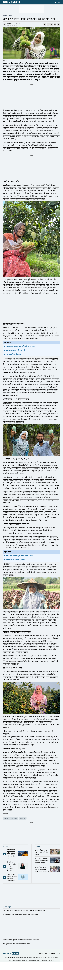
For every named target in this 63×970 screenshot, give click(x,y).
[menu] (58, 2)
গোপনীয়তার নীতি (10, 957)
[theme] (51, 2)
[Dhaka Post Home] (11, 953)
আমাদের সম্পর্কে (37, 957)
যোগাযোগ (29, 957)
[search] (55, 2)
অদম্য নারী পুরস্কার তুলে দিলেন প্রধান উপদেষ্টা (19, 556)
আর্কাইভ (50, 957)
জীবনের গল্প (22, 818)
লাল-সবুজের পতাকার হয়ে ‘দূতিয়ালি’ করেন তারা (20, 346)
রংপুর (10, 16)
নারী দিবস (6, 818)
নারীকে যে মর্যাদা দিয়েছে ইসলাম (15, 560)
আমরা (45, 957)
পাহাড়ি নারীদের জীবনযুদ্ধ (13, 354)
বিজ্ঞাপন (55, 957)
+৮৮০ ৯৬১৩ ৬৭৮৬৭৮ (48, 960)
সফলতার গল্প (14, 818)
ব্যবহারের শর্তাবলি (21, 957)
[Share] (44, 24)
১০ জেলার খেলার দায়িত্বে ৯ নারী (15, 350)
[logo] (11, 2)
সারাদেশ (5, 16)
